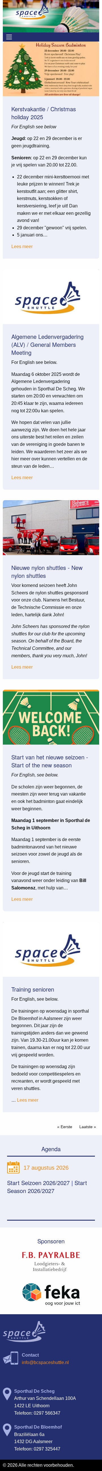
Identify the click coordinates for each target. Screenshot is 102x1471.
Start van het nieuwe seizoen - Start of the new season (49, 761)
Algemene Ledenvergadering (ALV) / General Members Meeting (47, 344)
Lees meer (22, 246)
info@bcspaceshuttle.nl (45, 1362)
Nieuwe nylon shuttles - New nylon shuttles (46, 571)
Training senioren (32, 989)
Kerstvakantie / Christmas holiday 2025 (43, 113)
